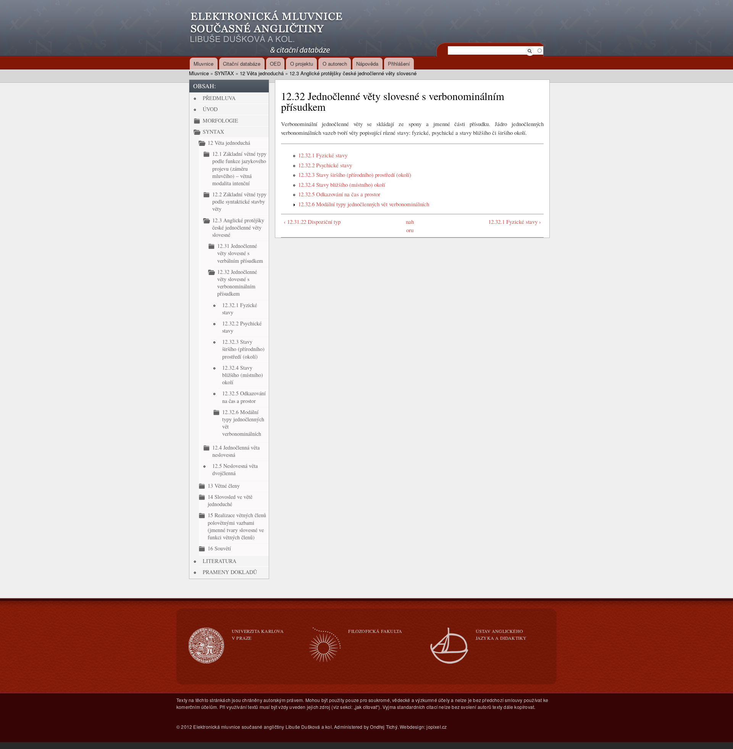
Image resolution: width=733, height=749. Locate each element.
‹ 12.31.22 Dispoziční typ (312, 221)
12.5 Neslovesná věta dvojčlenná (235, 469)
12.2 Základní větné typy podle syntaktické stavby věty (239, 201)
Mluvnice (203, 63)
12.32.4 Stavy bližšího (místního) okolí (242, 375)
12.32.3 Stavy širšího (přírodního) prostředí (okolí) (243, 349)
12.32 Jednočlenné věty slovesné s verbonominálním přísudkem (237, 283)
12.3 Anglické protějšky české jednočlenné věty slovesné (353, 73)
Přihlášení (399, 63)
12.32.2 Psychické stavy (242, 327)
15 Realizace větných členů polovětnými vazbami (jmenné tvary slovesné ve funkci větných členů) (237, 526)
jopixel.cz (436, 726)
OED (275, 63)
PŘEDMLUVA (219, 98)
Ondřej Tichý (383, 726)
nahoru (410, 226)
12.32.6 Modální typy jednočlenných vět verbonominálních (243, 423)
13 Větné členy (224, 485)
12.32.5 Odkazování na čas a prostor (244, 397)
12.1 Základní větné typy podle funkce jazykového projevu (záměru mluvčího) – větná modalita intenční (239, 168)
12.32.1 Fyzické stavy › (514, 221)
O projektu (301, 63)
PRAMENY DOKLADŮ (230, 572)
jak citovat (366, 707)
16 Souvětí (219, 548)
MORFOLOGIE (220, 120)
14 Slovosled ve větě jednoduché (230, 500)
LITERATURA (219, 561)
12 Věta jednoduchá (262, 73)
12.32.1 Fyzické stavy (239, 308)
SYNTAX (224, 73)
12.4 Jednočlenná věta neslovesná (236, 451)
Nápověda (367, 63)
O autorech (335, 63)
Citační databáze (241, 63)
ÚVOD (210, 109)
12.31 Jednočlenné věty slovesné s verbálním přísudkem (240, 253)
